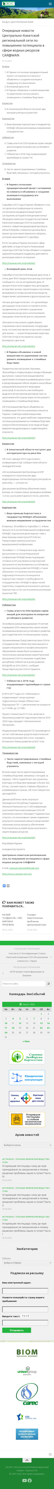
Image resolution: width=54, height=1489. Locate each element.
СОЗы (5, 1162)
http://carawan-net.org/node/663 (18, 346)
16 (48, 1023)
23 (48, 1028)
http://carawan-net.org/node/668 (18, 747)
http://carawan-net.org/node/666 (18, 599)
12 (20, 1023)
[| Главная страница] (10, 3)
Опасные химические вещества (32, 1159)
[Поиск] (48, 983)
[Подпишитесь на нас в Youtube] (24, 1481)
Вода (5, 22)
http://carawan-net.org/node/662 (18, 263)
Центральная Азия (22, 22)
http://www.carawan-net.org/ (17, 874)
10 (5, 1023)
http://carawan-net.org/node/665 (18, 501)
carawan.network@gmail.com (24, 868)
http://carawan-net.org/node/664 (18, 438)
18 (13, 1028)
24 (5, 1032)
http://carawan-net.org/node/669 (18, 837)
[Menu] (50, 3)
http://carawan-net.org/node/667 (18, 675)
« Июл (26, 1041)
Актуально (8, 1159)
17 (5, 1028)
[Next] (32, 1371)
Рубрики (6, 1258)
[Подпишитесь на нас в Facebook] (30, 1481)
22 (41, 1028)
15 (41, 1023)
